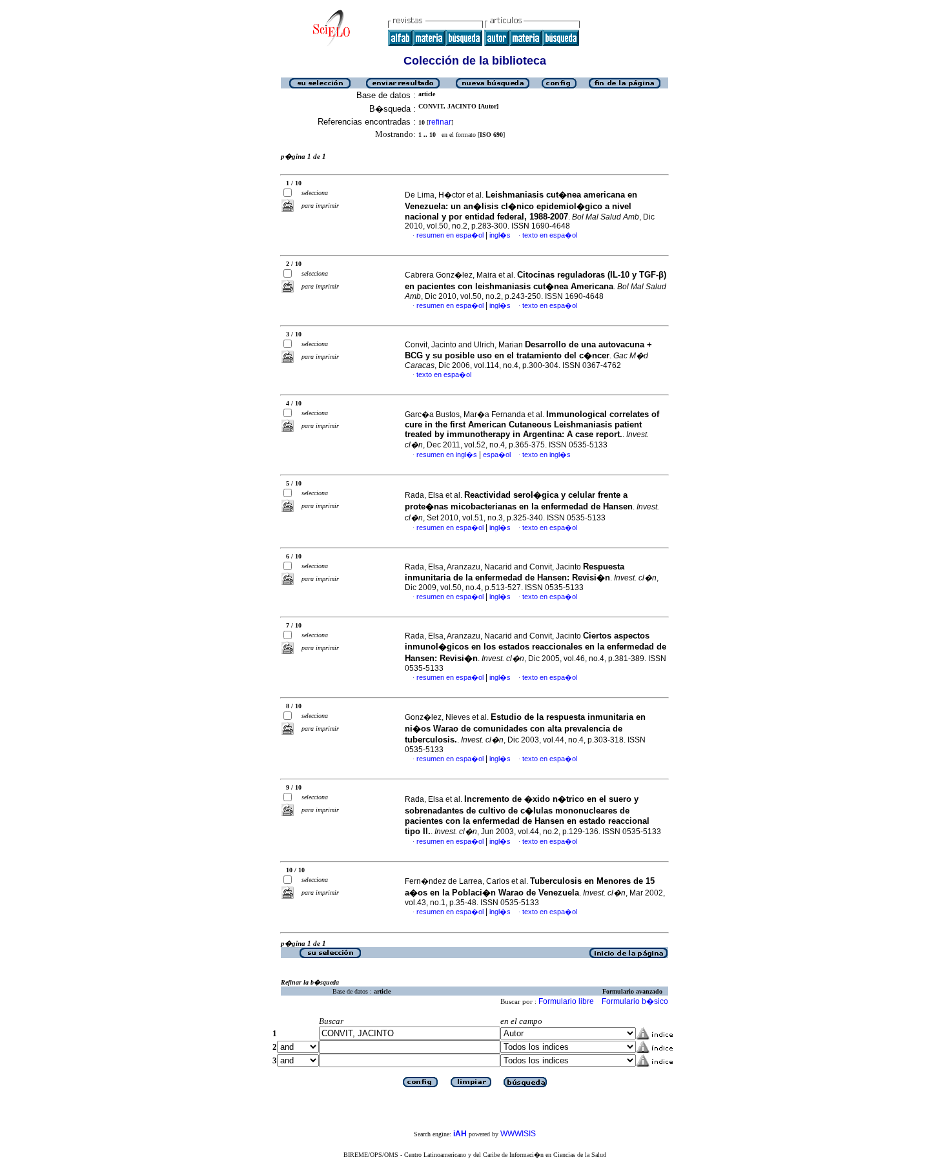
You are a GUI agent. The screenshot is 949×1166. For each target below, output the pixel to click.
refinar (440, 122)
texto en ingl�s (546, 454)
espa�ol (497, 454)
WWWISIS (518, 1133)
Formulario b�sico (635, 1001)
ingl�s (500, 235)
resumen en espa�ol (450, 235)
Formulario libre (566, 1001)
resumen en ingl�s (446, 454)
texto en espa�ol (549, 235)
